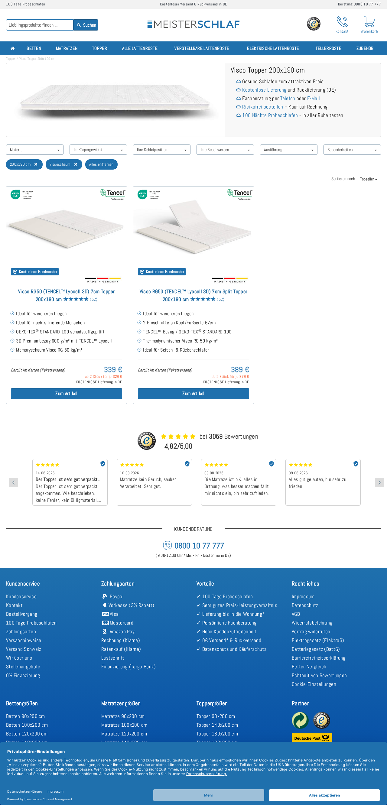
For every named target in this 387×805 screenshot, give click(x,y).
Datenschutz (305, 605)
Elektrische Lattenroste (273, 48)
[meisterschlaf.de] (193, 20)
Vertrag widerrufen (311, 631)
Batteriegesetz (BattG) (316, 649)
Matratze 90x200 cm (123, 716)
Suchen (89, 25)
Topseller (367, 179)
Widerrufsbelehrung (312, 622)
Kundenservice (21, 596)
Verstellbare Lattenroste (201, 48)
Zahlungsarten (21, 631)
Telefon (287, 98)
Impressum (303, 596)
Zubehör (365, 48)
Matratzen (67, 48)
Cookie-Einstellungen (314, 684)
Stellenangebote (23, 666)
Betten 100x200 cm (27, 725)
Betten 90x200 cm (25, 716)
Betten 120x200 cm (26, 733)
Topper (99, 48)
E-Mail (313, 98)
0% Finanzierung (23, 675)
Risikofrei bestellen (262, 106)
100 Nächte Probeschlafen (270, 115)
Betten (34, 48)
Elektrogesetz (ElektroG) (318, 640)
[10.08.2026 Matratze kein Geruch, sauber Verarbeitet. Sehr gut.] (154, 461)
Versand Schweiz (23, 649)
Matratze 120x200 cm (124, 733)
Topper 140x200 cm (217, 725)
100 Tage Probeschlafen (31, 622)
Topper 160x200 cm (217, 733)
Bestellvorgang (21, 614)
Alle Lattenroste (140, 48)
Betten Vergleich (309, 666)
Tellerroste (328, 48)
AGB (296, 614)
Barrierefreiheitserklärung (319, 657)
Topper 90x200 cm (216, 716)
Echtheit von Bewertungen (319, 675)
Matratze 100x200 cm (124, 725)
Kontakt (14, 605)
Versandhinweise (23, 640)
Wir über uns (19, 657)
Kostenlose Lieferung (264, 89)
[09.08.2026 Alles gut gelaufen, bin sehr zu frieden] (323, 461)
